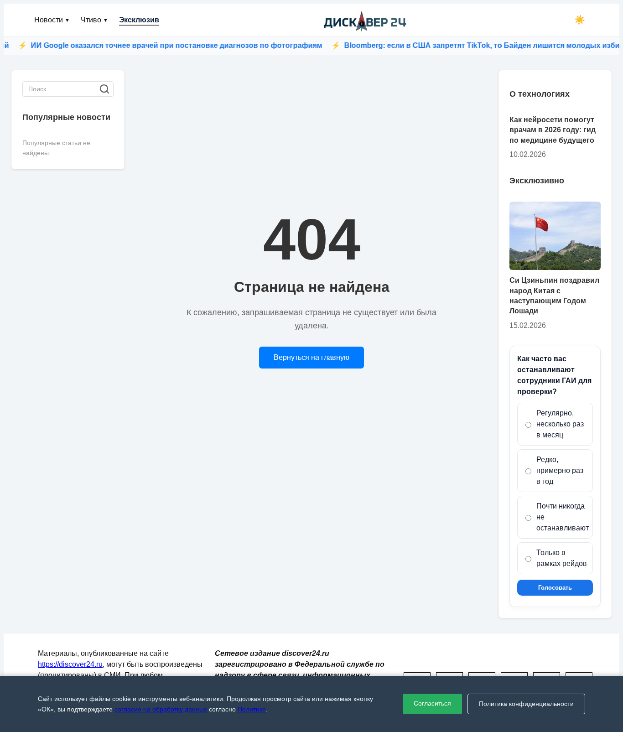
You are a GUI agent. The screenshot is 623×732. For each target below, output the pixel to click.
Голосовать (555, 587)
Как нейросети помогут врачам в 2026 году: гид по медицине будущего (552, 130)
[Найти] (104, 88)
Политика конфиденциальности (526, 703)
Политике (252, 709)
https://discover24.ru (70, 664)
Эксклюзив (139, 20)
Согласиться (432, 703)
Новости (52, 20)
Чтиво (94, 20)
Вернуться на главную (311, 357)
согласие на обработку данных (160, 709)
